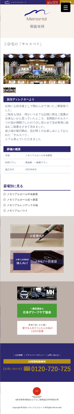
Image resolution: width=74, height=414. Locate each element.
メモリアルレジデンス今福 (22, 205)
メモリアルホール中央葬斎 (22, 194)
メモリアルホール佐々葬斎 (22, 199)
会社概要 (19, 355)
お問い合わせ (53, 355)
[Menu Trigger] (65, 7)
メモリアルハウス (17, 210)
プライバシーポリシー (35, 355)
